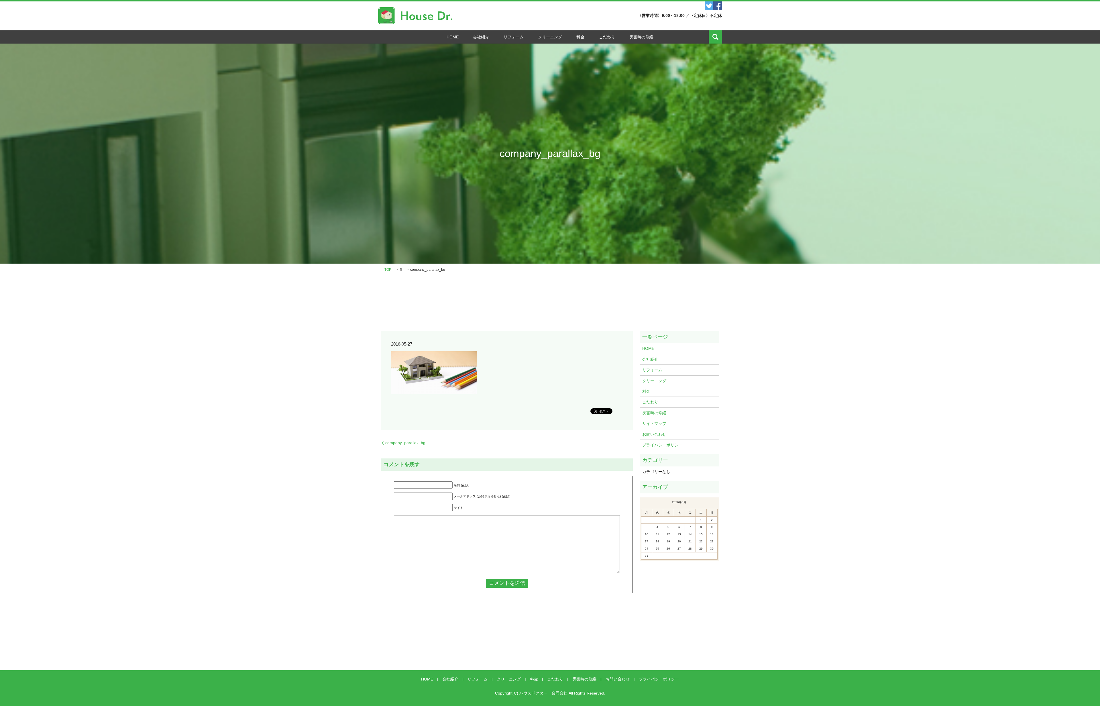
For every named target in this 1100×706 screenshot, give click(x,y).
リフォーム (514, 37)
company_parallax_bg (405, 442)
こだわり (607, 37)
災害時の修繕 (641, 37)
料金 (580, 37)
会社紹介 (481, 37)
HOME (453, 37)
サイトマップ (654, 423)
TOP (387, 270)
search (715, 37)
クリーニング (550, 37)
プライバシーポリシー (662, 445)
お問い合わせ (654, 434)
